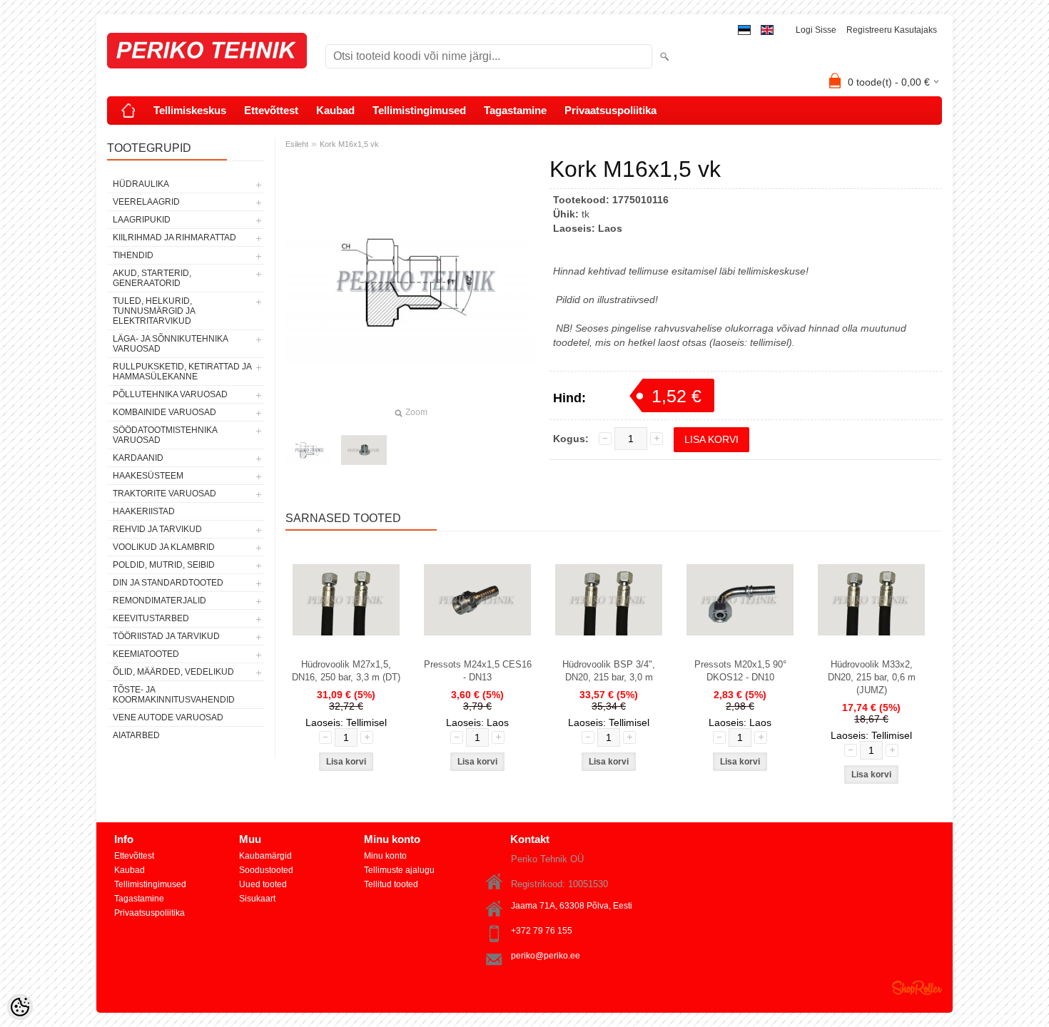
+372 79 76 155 (541, 931)
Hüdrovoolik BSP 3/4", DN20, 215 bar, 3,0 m (608, 671)
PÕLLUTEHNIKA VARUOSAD (170, 394)
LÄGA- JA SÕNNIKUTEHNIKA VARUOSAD (170, 344)
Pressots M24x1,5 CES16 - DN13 (478, 671)
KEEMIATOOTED (146, 654)
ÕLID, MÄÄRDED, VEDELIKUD (173, 672)
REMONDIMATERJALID (159, 601)
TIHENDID (133, 255)
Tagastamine (515, 110)
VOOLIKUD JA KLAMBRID (164, 547)
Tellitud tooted (391, 884)
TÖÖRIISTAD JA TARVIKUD (166, 636)
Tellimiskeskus (189, 110)
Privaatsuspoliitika (610, 110)
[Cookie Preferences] (20, 1007)
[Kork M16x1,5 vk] (308, 450)
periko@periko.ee (545, 956)
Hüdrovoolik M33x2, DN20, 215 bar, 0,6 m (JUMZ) (872, 677)
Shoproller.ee (917, 988)
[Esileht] (128, 110)
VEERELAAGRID (146, 202)
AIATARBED (136, 735)
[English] (767, 30)
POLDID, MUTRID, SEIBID (164, 565)
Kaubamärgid (265, 856)
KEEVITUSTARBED (151, 618)
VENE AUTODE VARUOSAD (168, 717)
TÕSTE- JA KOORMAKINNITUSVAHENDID (174, 695)
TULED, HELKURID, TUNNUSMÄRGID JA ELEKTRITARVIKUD (154, 311)
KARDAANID (138, 458)
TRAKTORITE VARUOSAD (164, 494)
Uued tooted (263, 884)
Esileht (296, 144)
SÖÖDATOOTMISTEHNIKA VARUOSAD (165, 435)
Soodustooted (266, 870)
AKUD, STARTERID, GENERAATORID (152, 278)
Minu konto (385, 856)
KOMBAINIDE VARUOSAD (164, 412)
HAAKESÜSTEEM (148, 476)
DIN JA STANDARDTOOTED (168, 583)
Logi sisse (816, 30)
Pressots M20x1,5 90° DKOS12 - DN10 (740, 671)
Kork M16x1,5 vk (349, 144)
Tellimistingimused (419, 110)
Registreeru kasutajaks (891, 30)
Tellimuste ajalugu (399, 870)
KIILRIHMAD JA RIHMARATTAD (174, 237)
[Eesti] (744, 30)
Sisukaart (257, 899)
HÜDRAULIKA (141, 184)
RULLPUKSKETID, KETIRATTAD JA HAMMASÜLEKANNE (182, 372)
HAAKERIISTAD (144, 511)
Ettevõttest (271, 110)
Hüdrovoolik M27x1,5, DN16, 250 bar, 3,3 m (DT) (346, 671)
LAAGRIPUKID (142, 220)
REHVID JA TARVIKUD (157, 529)
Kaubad (335, 110)
